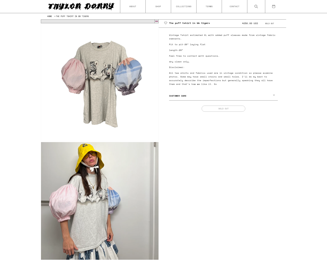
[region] (100, 141)
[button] (158, 6)
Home (49, 16)
